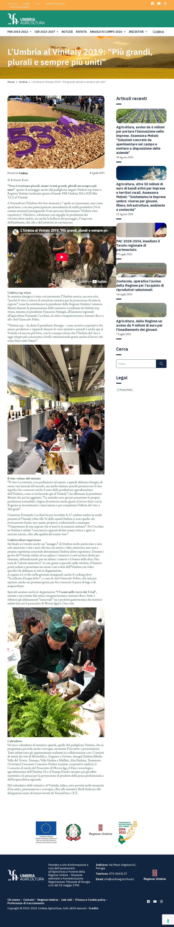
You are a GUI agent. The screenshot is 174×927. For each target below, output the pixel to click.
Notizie (67, 31)
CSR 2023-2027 (44, 31)
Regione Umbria (47, 899)
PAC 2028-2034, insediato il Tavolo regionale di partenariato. (138, 245)
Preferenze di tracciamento (25, 903)
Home (11, 82)
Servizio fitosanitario (19, 7)
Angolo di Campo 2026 (106, 31)
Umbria (23, 82)
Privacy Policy (126, 390)
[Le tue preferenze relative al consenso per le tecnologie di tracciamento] (168, 921)
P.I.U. (38, 3)
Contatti (26, 3)
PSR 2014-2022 (17, 31)
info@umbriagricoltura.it (119, 879)
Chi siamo (12, 3)
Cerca (159, 32)
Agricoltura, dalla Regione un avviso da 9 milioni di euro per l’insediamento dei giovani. (139, 325)
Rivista (81, 31)
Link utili (66, 899)
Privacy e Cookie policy (90, 899)
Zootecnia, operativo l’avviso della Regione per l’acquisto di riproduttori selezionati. (140, 285)
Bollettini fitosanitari (55, 3)
